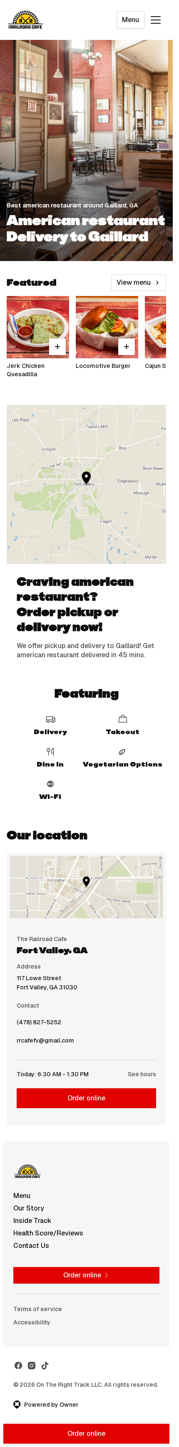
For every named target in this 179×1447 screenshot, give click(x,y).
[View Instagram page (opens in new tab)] (32, 1366)
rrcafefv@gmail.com (45, 1042)
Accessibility (31, 1322)
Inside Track (32, 1220)
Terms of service (37, 1309)
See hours (142, 1074)
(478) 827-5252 (39, 1024)
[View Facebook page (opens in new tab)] (18, 1366)
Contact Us (31, 1245)
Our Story (28, 1208)
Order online (86, 1098)
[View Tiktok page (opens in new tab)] (45, 1366)
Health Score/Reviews (48, 1233)
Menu (130, 19)
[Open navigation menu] (155, 20)
